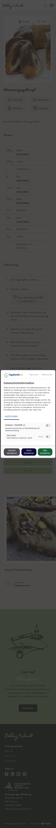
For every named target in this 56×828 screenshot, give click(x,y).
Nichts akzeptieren (29, 451)
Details (40, 436)
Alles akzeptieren (45, 451)
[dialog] (28, 414)
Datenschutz (47, 374)
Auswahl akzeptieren (12, 451)
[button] (47, 425)
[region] (28, 413)
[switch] (48, 425)
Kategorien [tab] (11, 416)
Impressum (33, 374)
